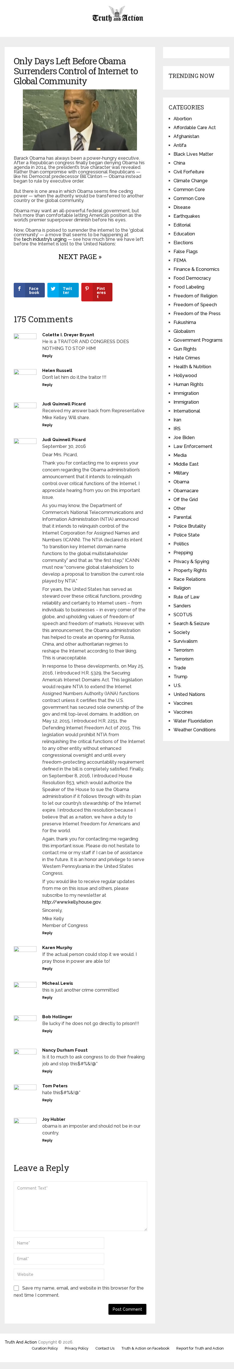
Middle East (186, 464)
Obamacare (186, 490)
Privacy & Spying (191, 561)
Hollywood (185, 375)
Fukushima (185, 322)
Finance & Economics (196, 269)
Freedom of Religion (195, 296)
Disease (182, 207)
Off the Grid (186, 499)
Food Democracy (192, 278)
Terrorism (183, 650)
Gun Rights (185, 349)
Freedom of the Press (197, 313)
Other (179, 508)
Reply (47, 356)
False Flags (186, 251)
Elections (183, 242)
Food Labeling (189, 287)
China (179, 163)
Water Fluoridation (193, 721)
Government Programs (198, 340)
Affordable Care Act (195, 127)
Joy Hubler (53, 1119)
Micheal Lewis (57, 983)
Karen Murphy (57, 947)
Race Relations (190, 579)
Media (180, 455)
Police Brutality (190, 526)
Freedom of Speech (195, 304)
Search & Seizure (192, 623)
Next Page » (80, 256)
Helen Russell (57, 370)
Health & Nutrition (192, 366)
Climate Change (191, 180)
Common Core (189, 189)
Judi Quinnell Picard (64, 404)
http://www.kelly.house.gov (71, 902)
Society (182, 632)
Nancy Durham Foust (65, 1050)
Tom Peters (55, 1085)
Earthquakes (187, 216)
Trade (180, 668)
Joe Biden (184, 437)
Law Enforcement (193, 446)
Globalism (184, 331)
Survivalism (185, 641)
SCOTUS (183, 614)
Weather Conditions (195, 729)
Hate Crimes (187, 358)
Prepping (183, 552)
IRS (177, 428)
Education (184, 234)
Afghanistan (186, 136)
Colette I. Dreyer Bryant (68, 334)
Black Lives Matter (193, 154)
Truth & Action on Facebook (145, 1348)
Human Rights (188, 384)
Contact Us (104, 1348)
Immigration (186, 393)
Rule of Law (186, 597)
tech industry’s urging (44, 239)
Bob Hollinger (57, 1016)
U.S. (177, 685)
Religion (182, 588)
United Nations (189, 694)
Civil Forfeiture (189, 172)
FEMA (180, 260)
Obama (181, 482)
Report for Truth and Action (200, 1348)
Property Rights (190, 570)
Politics (181, 544)
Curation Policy (45, 1348)
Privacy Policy (76, 1348)
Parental (182, 517)
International (187, 411)
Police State (187, 535)
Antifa (180, 145)
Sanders (182, 606)
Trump (180, 676)
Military (181, 473)
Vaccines (183, 703)
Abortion (183, 118)
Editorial (182, 225)
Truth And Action (21, 1342)
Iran (177, 420)
